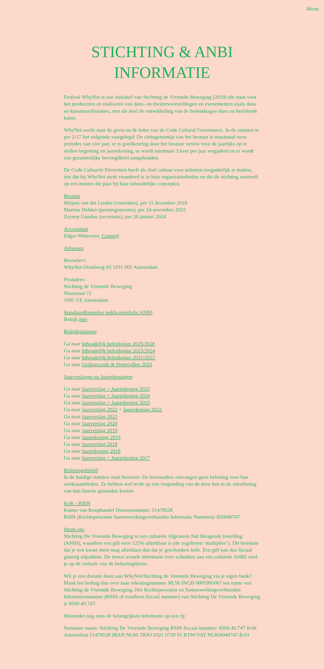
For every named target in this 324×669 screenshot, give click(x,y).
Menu (312, 9)
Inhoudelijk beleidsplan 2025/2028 (118, 344)
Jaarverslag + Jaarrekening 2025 (116, 389)
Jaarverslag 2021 (99, 416)
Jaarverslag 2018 (99, 444)
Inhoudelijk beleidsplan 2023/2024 (118, 350)
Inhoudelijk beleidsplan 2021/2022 (118, 357)
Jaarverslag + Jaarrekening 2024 (116, 396)
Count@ (110, 236)
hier (83, 319)
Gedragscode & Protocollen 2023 (117, 364)
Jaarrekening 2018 (101, 451)
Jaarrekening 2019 (101, 437)
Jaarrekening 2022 (142, 409)
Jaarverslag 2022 (99, 409)
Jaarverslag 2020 (99, 423)
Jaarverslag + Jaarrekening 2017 (116, 458)
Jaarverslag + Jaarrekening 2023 (116, 402)
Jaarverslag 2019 (99, 430)
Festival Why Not (19, 12)
